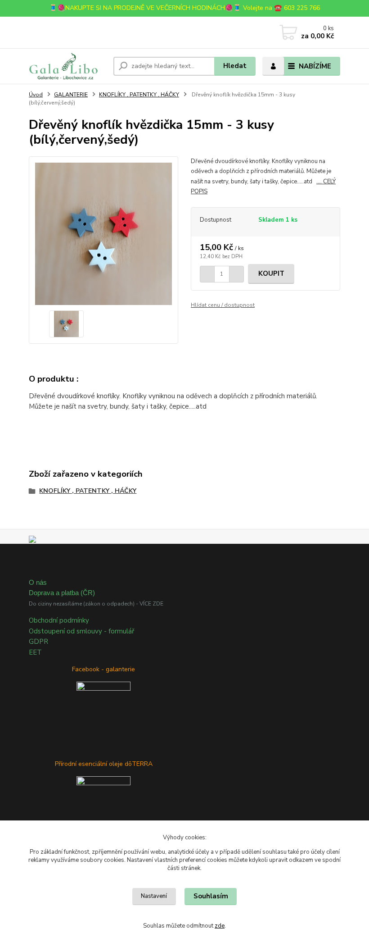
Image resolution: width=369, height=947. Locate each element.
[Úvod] (68, 66)
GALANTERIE (71, 94)
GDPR (38, 641)
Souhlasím (211, 896)
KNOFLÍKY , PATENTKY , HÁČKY (139, 94)
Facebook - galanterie (103, 669)
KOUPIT (271, 273)
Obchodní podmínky (59, 620)
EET (35, 652)
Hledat (235, 65)
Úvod (36, 94)
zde (220, 926)
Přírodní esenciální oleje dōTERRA (104, 764)
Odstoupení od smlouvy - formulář (81, 631)
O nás (38, 582)
